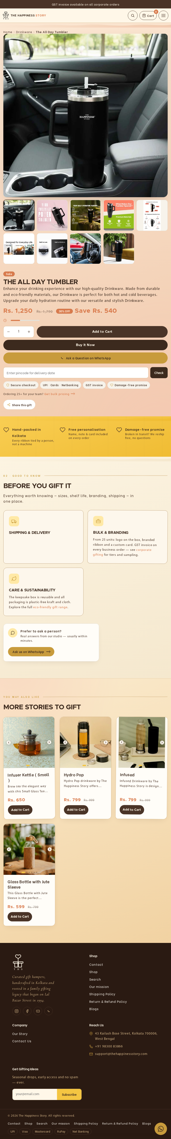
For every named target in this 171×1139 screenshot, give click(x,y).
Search (95, 979)
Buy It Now (85, 345)
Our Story (20, 1033)
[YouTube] (38, 1011)
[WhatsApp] (48, 1011)
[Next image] (49, 742)
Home (7, 32)
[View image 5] (151, 215)
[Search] (133, 15)
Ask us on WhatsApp (28, 651)
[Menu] (163, 15)
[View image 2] (52, 215)
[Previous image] (8, 742)
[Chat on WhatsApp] (161, 1129)
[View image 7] (52, 248)
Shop (93, 971)
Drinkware (24, 32)
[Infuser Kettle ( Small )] (29, 742)
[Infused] (142, 742)
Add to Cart (102, 331)
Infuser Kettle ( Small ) (28, 777)
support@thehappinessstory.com (121, 1054)
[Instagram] (16, 1011)
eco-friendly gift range (50, 607)
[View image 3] (85, 215)
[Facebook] (27, 1011)
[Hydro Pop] (85, 742)
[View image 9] (118, 248)
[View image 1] (18, 215)
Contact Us (21, 1041)
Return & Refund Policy (108, 1001)
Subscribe (69, 1094)
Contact (96, 964)
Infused (127, 774)
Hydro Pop (74, 774)
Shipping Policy (102, 993)
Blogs (94, 1008)
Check (159, 372)
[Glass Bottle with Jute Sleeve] (29, 849)
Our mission (99, 986)
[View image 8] (85, 248)
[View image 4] (118, 215)
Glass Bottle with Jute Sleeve (28, 883)
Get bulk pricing (56, 394)
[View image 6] (18, 248)
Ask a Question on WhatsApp (88, 358)
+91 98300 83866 (109, 1046)
